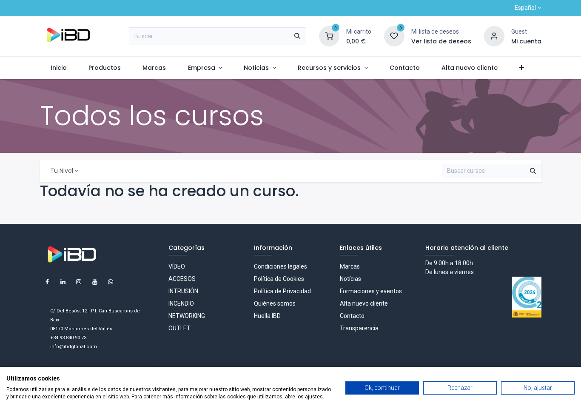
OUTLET (179, 328)
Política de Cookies (279, 278)
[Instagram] (79, 282)
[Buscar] (297, 36)
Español (525, 7)
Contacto (352, 315)
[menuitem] (59, 68)
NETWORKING (186, 315)
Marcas (350, 266)
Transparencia (359, 328)
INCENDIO (181, 303)
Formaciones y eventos (371, 291)
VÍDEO (176, 266)
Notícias (350, 278)
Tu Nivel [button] (61, 170)
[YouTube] (95, 282)
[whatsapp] (111, 282)
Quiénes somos (275, 303)
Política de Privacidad (282, 291)
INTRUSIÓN (183, 291)
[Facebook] (47, 282)
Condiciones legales (280, 266)
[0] (329, 35)
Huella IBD (267, 315)
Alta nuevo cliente (364, 303)
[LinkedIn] (63, 282)
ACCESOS (182, 278)
